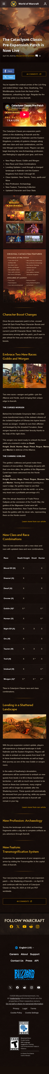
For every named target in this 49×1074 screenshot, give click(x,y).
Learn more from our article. (34, 521)
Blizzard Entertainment (25, 56)
